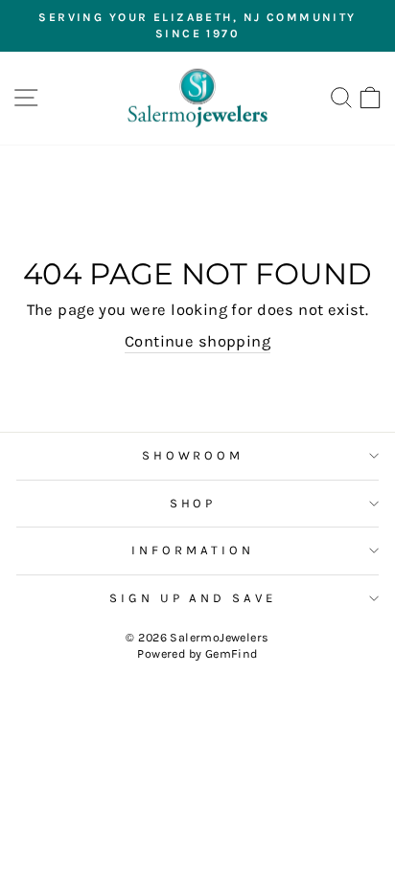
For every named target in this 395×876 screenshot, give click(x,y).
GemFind (231, 653)
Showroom (193, 455)
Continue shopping (197, 341)
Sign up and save (193, 598)
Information (192, 550)
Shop (193, 503)
